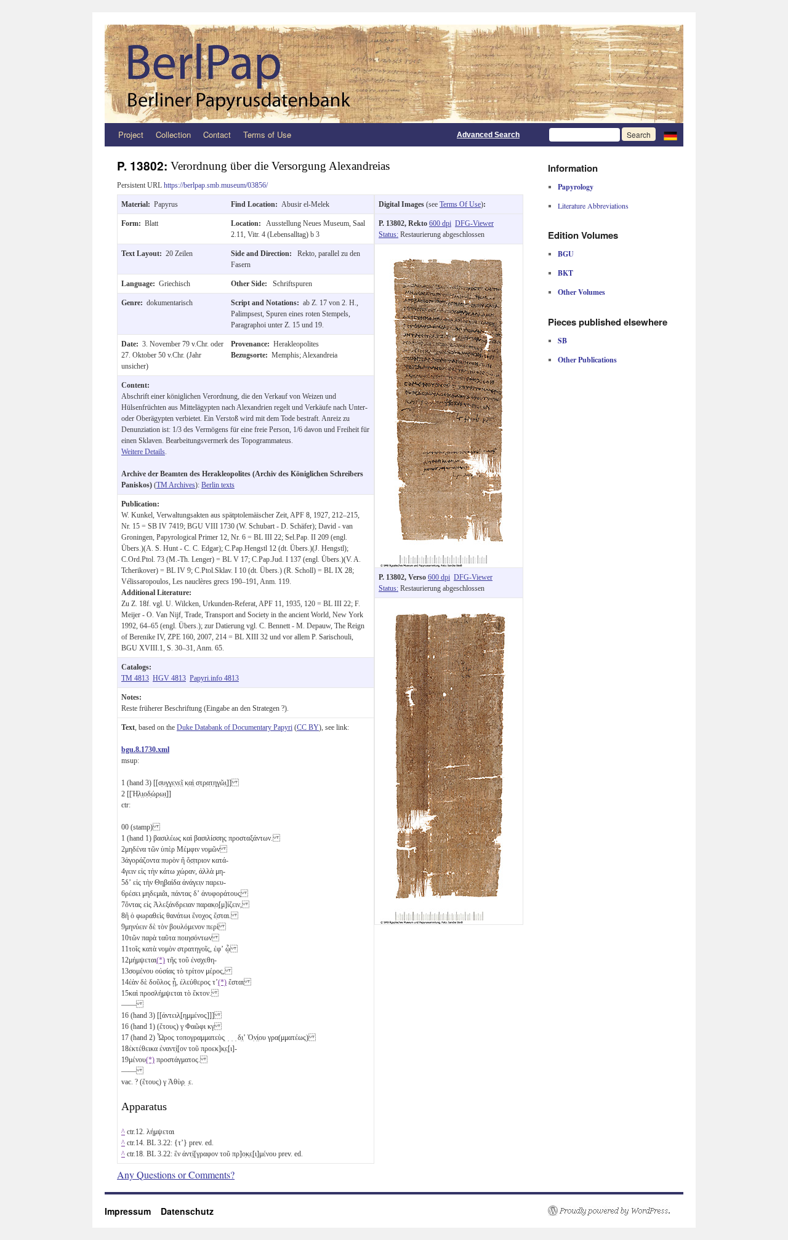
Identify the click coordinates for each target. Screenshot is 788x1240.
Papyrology (575, 187)
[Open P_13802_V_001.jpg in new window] (449, 603)
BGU (566, 254)
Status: (388, 234)
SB (562, 340)
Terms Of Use (460, 204)
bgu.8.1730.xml (145, 749)
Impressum (133, 1211)
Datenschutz (187, 1211)
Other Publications (587, 359)
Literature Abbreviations (593, 205)
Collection (173, 134)
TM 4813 (135, 678)
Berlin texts (218, 485)
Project (130, 134)
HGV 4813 (169, 678)
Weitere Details (143, 451)
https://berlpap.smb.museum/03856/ (216, 185)
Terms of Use (267, 134)
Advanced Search (488, 134)
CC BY (308, 727)
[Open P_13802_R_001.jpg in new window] (449, 250)
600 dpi (440, 223)
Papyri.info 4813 (214, 678)
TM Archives (175, 485)
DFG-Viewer (474, 223)
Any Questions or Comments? (176, 1174)
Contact (217, 134)
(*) (160, 960)
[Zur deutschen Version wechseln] (670, 135)
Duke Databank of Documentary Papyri (234, 727)
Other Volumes (581, 292)
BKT (565, 273)
